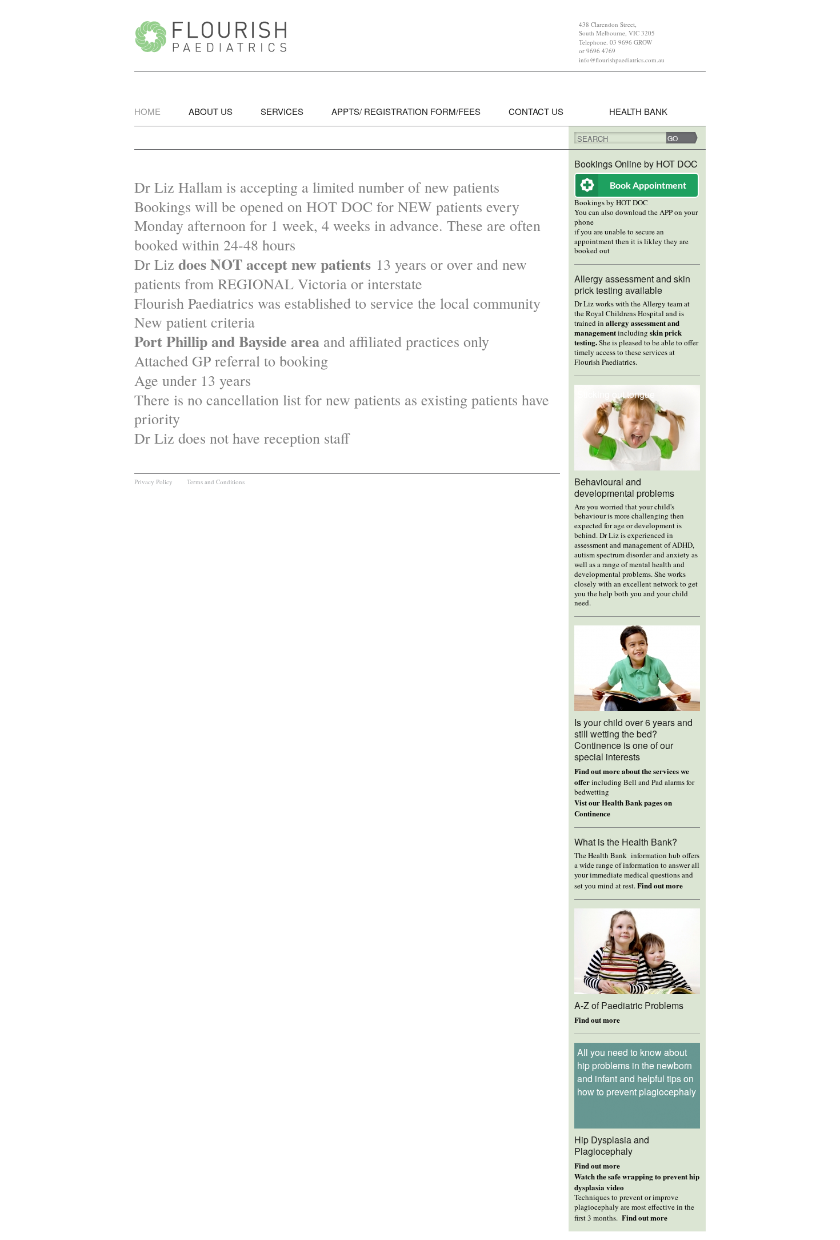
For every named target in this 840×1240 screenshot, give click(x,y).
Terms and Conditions (216, 481)
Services (282, 111)
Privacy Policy (153, 481)
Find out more (660, 885)
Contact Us (536, 111)
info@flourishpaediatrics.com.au (622, 59)
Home (147, 111)
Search (592, 138)
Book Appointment (648, 185)
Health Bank (638, 111)
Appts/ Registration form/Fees (406, 111)
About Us (211, 111)
